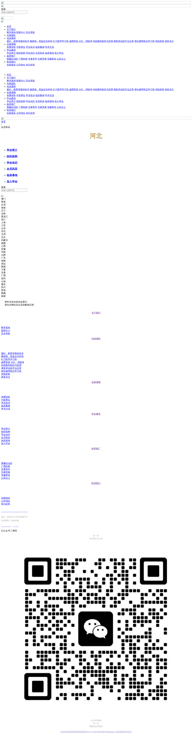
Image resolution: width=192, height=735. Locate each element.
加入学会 (59, 53)
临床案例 (39, 47)
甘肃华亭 (32, 59)
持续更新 (159, 41)
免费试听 (11, 47)
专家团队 (11, 35)
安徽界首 (51, 59)
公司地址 (20, 65)
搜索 (3, 193)
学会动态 (30, 53)
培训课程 (11, 38)
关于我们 (11, 29)
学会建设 (11, 50)
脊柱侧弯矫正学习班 (144, 41)
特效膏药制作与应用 (103, 41)
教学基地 (11, 32)
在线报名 (11, 65)
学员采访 (30, 47)
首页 (9, 26)
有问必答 (30, 65)
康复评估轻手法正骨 (124, 41)
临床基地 (49, 53)
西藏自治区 (12, 59)
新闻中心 (20, 32)
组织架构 (20, 53)
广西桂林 (23, 59)
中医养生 (20, 47)
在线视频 (11, 44)
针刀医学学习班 (61, 41)
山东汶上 (61, 59)
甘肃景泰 (42, 59)
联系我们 (11, 62)
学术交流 (49, 47)
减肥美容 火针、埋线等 (80, 41)
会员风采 (39, 53)
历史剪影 (30, 32)
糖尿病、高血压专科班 (41, 41)
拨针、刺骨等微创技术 (18, 41)
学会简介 (11, 53)
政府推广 (11, 56)
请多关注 (169, 41)
